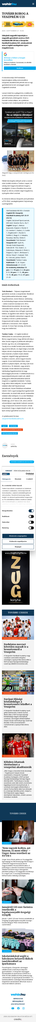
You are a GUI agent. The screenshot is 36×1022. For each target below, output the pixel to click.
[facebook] (18, 1008)
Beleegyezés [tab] (6, 479)
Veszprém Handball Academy (12, 429)
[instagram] (23, 1008)
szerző (13, 444)
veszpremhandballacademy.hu (13, 419)
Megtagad (18, 547)
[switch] (31, 516)
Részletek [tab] (18, 479)
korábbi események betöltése (22, 462)
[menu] (33, 4)
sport (4, 426)
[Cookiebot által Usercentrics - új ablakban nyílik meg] (26, 474)
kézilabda (13, 426)
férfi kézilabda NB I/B (10, 433)
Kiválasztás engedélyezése (18, 541)
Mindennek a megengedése (18, 536)
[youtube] (12, 1008)
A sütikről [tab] (29, 479)
